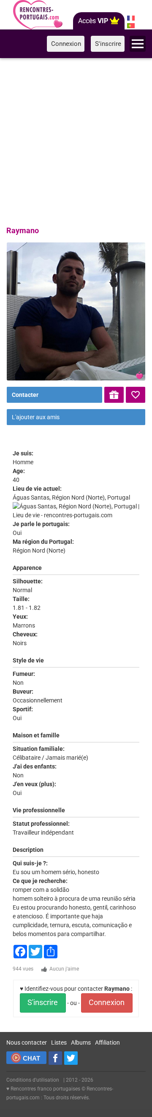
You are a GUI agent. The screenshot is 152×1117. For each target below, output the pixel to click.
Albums (81, 1042)
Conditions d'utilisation (32, 1080)
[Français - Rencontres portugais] (131, 18)
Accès (93, 21)
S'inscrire (42, 1002)
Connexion (107, 1002)
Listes (59, 1042)
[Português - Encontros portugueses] (131, 25)
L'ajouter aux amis (36, 417)
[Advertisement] (76, 140)
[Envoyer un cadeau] (114, 395)
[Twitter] (71, 1058)
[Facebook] (55, 1058)
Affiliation (107, 1042)
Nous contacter (26, 1042)
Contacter (25, 394)
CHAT (31, 1058)
